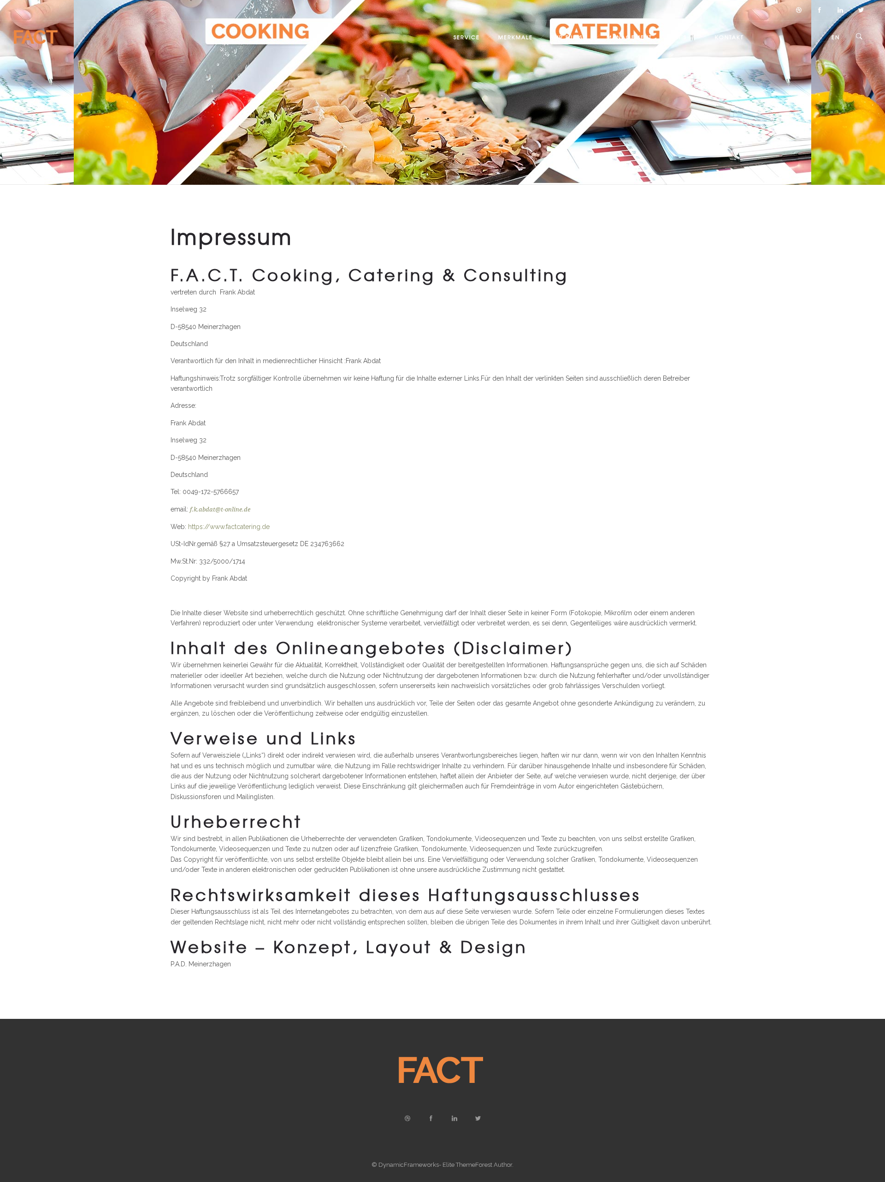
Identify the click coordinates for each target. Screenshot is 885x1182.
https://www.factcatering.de (229, 526)
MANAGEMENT (629, 37)
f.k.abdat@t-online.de (220, 509)
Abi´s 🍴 (683, 37)
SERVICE (467, 37)
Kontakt (729, 37)
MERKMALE (515, 37)
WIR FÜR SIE (569, 37)
